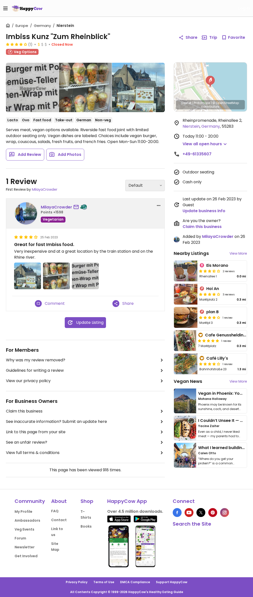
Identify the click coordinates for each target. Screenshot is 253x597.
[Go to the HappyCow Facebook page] (177, 512)
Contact (59, 519)
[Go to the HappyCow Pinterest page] (212, 512)
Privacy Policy (76, 582)
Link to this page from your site (35, 432)
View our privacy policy (28, 381)
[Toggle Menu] (5, 8)
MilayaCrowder (44, 189)
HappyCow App (127, 501)
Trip (213, 37)
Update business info (204, 211)
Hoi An (212, 288)
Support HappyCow (171, 582)
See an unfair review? (26, 442)
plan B (212, 312)
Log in (244, 8)
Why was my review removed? (35, 360)
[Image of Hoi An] (186, 294)
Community (30, 501)
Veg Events (24, 529)
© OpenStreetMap (225, 103)
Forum (20, 538)
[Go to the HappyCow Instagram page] (224, 512)
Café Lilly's (217, 358)
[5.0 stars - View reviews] (208, 340)
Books (86, 526)
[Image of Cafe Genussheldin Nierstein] (185, 340)
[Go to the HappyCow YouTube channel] (189, 512)
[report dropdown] (159, 205)
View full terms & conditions (33, 452)
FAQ (55, 511)
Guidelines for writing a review (35, 370)
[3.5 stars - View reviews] (210, 271)
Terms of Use (103, 582)
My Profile (23, 511)
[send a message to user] (77, 207)
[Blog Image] (185, 401)
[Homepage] (27, 8)
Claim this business (24, 411)
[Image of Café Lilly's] (186, 363)
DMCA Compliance (135, 582)
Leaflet (186, 103)
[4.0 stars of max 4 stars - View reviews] (16, 44)
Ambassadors (27, 520)
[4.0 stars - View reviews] (210, 364)
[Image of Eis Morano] (186, 271)
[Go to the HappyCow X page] (200, 512)
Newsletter (25, 547)
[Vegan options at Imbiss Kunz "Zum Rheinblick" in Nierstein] (32, 88)
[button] (210, 81)
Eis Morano (217, 265)
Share (191, 37)
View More (238, 253)
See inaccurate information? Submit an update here (56, 421)
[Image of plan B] (186, 317)
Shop (87, 501)
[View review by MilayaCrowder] (26, 213)
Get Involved (26, 556)
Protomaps (202, 103)
